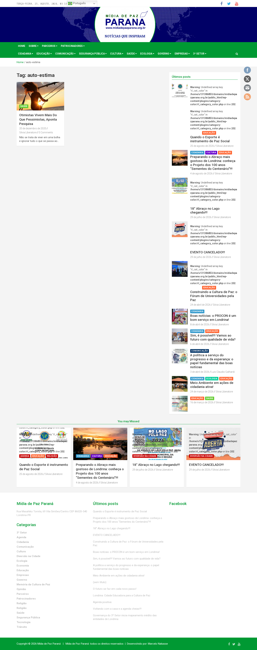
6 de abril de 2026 (199, 344)
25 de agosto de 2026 (202, 146)
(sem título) (99, 582)
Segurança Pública (92, 53)
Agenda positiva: (102, 602)
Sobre (33, 46)
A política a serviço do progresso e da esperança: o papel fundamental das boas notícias (211, 361)
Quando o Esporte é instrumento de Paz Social (210, 139)
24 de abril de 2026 (200, 304)
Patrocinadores (72, 46)
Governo (164, 53)
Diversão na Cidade (202, 204)
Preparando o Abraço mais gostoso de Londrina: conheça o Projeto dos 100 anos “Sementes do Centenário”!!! (212, 163)
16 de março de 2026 (201, 402)
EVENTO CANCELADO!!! (207, 252)
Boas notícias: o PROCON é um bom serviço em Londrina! (213, 318)
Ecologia (146, 53)
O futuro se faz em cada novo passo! (114, 588)
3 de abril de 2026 (199, 371)
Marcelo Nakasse (158, 643)
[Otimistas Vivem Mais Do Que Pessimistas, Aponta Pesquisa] (40, 96)
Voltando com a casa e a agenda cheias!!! (117, 608)
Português (79, 3)
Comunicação (64, 53)
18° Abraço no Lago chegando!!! (205, 211)
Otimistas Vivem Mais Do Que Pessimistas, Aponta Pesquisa (38, 119)
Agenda (195, 133)
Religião (223, 133)
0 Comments (46, 132)
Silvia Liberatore (28, 132)
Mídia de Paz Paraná (49, 643)
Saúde (131, 53)
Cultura (116, 53)
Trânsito (22, 627)
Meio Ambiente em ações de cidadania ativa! (211, 385)
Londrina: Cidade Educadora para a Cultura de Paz (121, 595)
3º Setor (199, 53)
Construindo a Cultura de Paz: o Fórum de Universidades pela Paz (213, 296)
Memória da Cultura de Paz (33, 584)
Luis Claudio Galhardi (223, 371)
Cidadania (25, 53)
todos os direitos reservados (106, 643)
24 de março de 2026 (201, 391)
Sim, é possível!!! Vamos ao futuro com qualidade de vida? (212, 337)
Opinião (21, 589)
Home (21, 46)
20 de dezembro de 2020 (32, 128)
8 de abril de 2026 (199, 324)
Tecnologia (23, 622)
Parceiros (49, 46)
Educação (43, 53)
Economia (23, 565)
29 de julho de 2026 (200, 217)
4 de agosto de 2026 (201, 173)
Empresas (181, 53)
